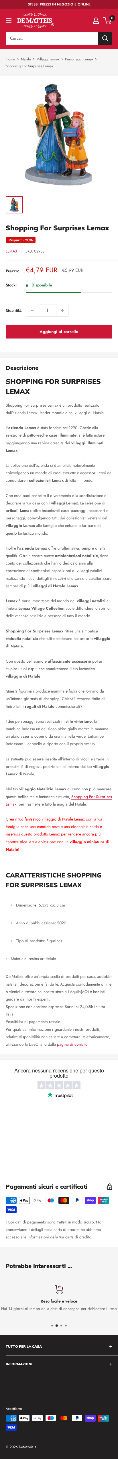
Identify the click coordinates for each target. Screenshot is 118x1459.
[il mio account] (96, 21)
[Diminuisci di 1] (32, 310)
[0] (107, 20)
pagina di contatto (72, 1044)
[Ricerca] (105, 38)
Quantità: (14, 310)
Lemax (11, 251)
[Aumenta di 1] (62, 310)
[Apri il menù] (8, 20)
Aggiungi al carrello (59, 331)
